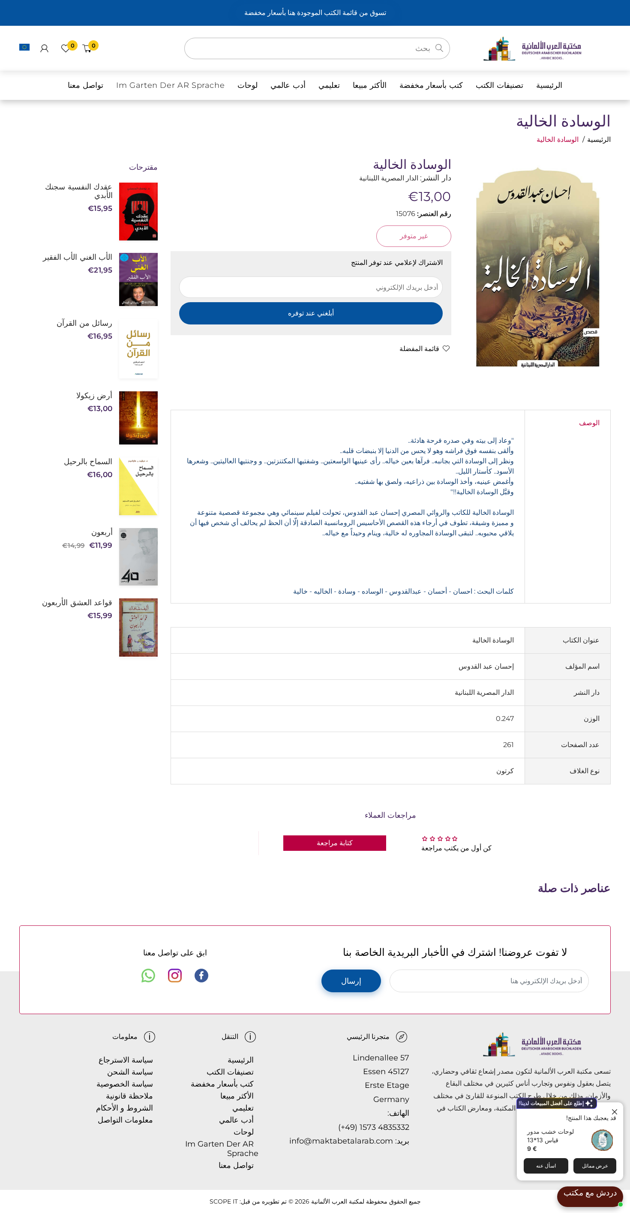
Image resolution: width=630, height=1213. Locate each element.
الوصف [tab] (589, 423)
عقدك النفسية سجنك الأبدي (78, 191)
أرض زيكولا (94, 395)
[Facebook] (201, 975)
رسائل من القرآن (84, 323)
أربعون (101, 532)
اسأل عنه (546, 1165)
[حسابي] (44, 48)
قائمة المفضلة (419, 349)
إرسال (351, 981)
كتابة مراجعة (335, 843)
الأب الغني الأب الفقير (77, 257)
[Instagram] (175, 975)
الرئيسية (599, 139)
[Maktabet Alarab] (547, 48)
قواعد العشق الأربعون (77, 602)
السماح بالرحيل (88, 461)
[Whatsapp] (148, 975)
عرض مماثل (595, 1165)
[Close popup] (616, 1110)
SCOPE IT (224, 1201)
